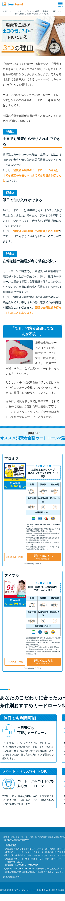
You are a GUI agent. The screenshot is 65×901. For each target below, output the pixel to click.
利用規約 (43, 890)
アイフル (11, 575)
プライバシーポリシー (25, 890)
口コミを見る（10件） (15, 557)
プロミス (11, 458)
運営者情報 (5, 890)
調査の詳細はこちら (12, 877)
